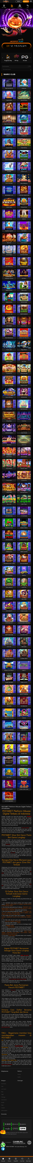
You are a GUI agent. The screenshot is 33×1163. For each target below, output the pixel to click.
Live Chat (22, 1161)
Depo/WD (16, 1161)
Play (21, 41)
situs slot (13, 852)
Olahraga (3, 1097)
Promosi (19, 1074)
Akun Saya (28, 1161)
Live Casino (20, 7)
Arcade (2, 1102)
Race (28, 7)
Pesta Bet (8, 844)
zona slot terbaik (25, 827)
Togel (2, 1094)
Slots (12, 7)
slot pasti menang (19, 1046)
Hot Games (4, 7)
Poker (2, 1105)
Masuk (18, 1)
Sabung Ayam (4, 1110)
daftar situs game (25, 955)
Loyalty (19, 1077)
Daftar (26, 1)
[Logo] (5, 1)
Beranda (3, 1161)
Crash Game (4, 1099)
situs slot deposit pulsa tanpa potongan (17, 979)
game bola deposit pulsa (7, 1064)
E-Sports (3, 1107)
